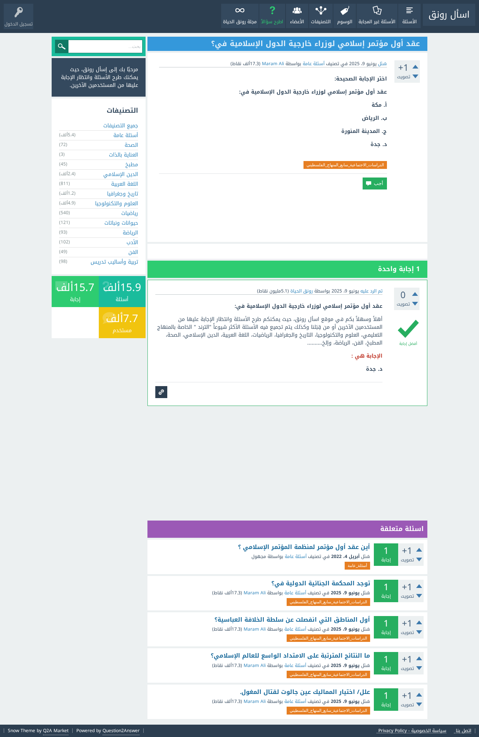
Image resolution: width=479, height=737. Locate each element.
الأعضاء (297, 21)
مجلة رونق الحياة (240, 21)
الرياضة (130, 233)
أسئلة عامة (313, 64)
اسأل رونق (449, 14)
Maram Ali (255, 593)
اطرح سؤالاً (272, 21)
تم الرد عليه (371, 291)
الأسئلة (409, 21)
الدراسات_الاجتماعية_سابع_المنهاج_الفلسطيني (345, 165)
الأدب (132, 242)
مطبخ (131, 165)
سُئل (382, 64)
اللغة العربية (124, 184)
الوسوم (345, 21)
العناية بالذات (123, 155)
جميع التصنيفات (120, 126)
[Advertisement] (287, 215)
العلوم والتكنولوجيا (116, 203)
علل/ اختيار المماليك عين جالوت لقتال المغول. (305, 692)
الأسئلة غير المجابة (377, 21)
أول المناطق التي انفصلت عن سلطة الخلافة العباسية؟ (292, 619)
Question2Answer (121, 731)
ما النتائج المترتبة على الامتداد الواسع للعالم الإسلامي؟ (290, 655)
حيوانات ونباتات (121, 223)
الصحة (131, 145)
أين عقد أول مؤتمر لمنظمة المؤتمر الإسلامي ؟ (304, 547)
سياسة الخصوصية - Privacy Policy (412, 730)
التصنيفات (321, 21)
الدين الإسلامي (120, 174)
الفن (133, 252)
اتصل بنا (463, 730)
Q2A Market (55, 731)
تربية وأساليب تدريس (114, 262)
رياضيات (129, 213)
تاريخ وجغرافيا (122, 194)
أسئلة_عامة (357, 565)
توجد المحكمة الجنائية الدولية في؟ (320, 583)
